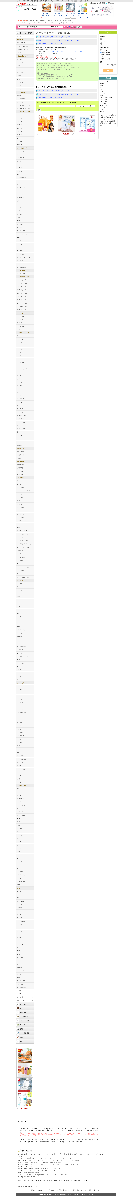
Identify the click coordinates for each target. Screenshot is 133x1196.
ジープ (19, 247)
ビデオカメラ (69, 1160)
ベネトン (19, 227)
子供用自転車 (20, 451)
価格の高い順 (63, 51)
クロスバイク (20, 102)
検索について (67, 1190)
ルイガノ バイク (21, 484)
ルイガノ (19, 161)
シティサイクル (21, 98)
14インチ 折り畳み (22, 283)
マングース (20, 194)
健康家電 (45, 1162)
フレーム (19, 335)
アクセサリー (32, 1154)
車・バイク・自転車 (26, 33)
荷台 (18, 425)
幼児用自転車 (20, 455)
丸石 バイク (20, 573)
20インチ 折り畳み (22, 293)
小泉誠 (19, 85)
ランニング (61, 1170)
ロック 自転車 (21, 412)
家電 (21, 1029)
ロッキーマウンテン (22, 656)
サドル (19, 359)
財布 (65, 1154)
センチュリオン (21, 197)
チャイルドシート (21, 398)
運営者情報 (76, 1190)
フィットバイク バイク (23, 567)
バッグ (19, 392)
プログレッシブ (21, 230)
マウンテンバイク (21, 322)
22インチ (19, 131)
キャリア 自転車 (21, 422)
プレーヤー (60, 1160)
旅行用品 (28, 1174)
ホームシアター (50, 1160)
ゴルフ (28, 1170)
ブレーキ (19, 342)
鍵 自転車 (20, 408)
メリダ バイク (21, 514)
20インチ (19, 128)
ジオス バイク (21, 507)
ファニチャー (30, 1166)
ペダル (19, 365)
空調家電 (32, 1162)
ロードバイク (20, 316)
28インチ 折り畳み (22, 309)
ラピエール (20, 649)
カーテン (68, 1158)
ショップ (70, 51)
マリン (19, 207)
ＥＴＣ (66, 23)
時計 (39, 1154)
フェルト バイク (21, 480)
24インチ (19, 134)
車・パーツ (54, 23)
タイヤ (61, 23)
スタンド (19, 388)
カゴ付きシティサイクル (23, 108)
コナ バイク (20, 497)
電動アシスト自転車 (22, 46)
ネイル (52, 1154)
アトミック (20, 865)
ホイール (19, 385)
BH (18, 666)
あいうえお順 (78, 51)
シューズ (89, 1154)
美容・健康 (23, 1012)
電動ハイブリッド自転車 (23, 49)
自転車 (72, 23)
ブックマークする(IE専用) (76, 1142)
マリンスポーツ (35, 1170)
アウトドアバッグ (51, 1174)
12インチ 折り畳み (22, 280)
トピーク (19, 749)
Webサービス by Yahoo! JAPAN (27, 1186)
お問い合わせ (97, 1190)
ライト (19, 395)
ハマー (19, 184)
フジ (18, 204)
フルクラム (20, 984)
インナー (110, 1154)
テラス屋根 (20, 474)
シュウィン (20, 171)
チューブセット (21, 382)
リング (95, 1154)
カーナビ (47, 23)
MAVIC (19, 977)
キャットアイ (20, 260)
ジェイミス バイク (22, 517)
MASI (18, 220)
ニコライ (19, 653)
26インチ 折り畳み (22, 303)
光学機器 (76, 1160)
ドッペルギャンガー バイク (24, 544)
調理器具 (41, 1174)
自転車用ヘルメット (22, 445)
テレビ (29, 1160)
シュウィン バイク (22, 504)
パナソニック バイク (22, 550)
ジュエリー (75, 1154)
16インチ (19, 121)
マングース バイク (22, 530)
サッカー (44, 1170)
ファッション (24, 1004)
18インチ (19, 125)
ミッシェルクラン (21, 82)
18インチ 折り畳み (22, 290)
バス (59, 1158)
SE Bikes (19, 250)
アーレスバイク (21, 881)
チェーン (19, 345)
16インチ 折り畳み (22, 286)
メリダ (19, 240)
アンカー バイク (21, 520)
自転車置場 (20, 468)
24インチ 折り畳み (22, 299)
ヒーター (39, 1162)
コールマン (20, 224)
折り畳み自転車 (21, 273)
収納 (32, 1158)
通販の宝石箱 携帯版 (30, 1177)
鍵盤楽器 (31, 1172)
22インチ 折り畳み (22, 296)
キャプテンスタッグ (22, 187)
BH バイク (20, 563)
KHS (18, 659)
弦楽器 (25, 1172)
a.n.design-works (21, 267)
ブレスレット (103, 1154)
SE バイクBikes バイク (23, 547)
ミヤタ (19, 89)
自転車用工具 (20, 464)
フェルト (19, 181)
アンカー (19, 610)
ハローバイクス (21, 762)
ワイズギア (20, 72)
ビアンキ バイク (21, 494)
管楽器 (37, 1172)
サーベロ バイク (21, 553)
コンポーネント (21, 339)
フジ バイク (20, 500)
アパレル (83, 1154)
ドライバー (66, 1164)
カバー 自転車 (21, 428)
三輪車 (19, 458)
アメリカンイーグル (22, 234)
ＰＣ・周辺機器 (24, 1033)
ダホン (19, 201)
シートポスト (20, 362)
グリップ (19, 355)
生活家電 (25, 1162)
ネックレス (45, 1154)
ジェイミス (20, 620)
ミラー (19, 438)
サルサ (19, 855)
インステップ (20, 254)
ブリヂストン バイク (22, 560)
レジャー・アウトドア (26, 1020)
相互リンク (54, 1190)
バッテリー (20, 52)
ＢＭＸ (19, 329)
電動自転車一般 (21, 42)
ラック (37, 1158)
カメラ (35, 1160)
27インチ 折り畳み (22, 306)
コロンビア (20, 244)
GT (18, 174)
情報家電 (59, 1162)
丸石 (18, 79)
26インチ (19, 138)
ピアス (20, 1156)
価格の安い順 (54, 51)
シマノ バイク (21, 487)
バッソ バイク (21, 570)
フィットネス (52, 1170)
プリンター (58, 1164)
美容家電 (52, 1162)
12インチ (19, 115)
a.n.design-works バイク (23, 490)
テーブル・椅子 (62, 1174)
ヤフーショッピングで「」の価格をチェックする (55, 37)
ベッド (55, 1158)
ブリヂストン (20, 69)
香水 (61, 1154)
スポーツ (22, 1041)
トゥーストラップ (21, 369)
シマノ (19, 75)
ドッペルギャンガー (22, 177)
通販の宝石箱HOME (37, 1190)
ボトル (19, 442)
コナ (18, 217)
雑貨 (69, 1154)
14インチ (19, 118)
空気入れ (19, 405)
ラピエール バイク (22, 557)
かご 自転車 (20, 418)
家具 (28, 1158)
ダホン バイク (21, 510)
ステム (19, 352)
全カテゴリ (48, 53)
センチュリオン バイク (23, 534)
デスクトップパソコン (36, 1164)
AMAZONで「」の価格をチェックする (51, 43)
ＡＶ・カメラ (24, 1025)
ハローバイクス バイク (23, 577)
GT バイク (20, 527)
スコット (19, 639)
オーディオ (41, 1160)
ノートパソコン (49, 1164)
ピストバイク (20, 319)
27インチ (19, 141)
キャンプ (35, 1174)
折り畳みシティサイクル (23, 105)
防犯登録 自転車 (21, 415)
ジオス (19, 191)
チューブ (19, 375)
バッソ (19, 669)
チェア (49, 1158)
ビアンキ (19, 167)
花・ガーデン (24, 1016)
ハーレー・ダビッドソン (23, 257)
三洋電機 (19, 59)
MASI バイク (20, 524)
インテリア (23, 1008)
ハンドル (19, 349)
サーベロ (19, 676)
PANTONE (20, 237)
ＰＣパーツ (74, 1164)
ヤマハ (19, 65)
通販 (60, 1190)
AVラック (43, 1158)
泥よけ (19, 432)
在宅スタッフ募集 (86, 1190)
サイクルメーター (21, 402)
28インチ (19, 144)
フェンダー (20, 435)
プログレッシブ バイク (23, 540)
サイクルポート (21, 471)
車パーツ (43, 1168)
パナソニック (20, 62)
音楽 (21, 1037)
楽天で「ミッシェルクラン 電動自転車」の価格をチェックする (59, 40)
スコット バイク (21, 537)
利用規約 (47, 1190)
